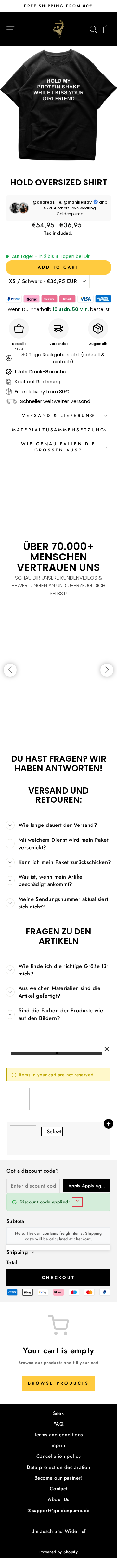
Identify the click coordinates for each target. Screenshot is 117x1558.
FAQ (58, 1424)
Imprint (58, 1445)
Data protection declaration (58, 1467)
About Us (58, 1499)
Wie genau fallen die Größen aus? (58, 447)
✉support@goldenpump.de (58, 1510)
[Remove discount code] (77, 1202)
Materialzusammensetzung (58, 430)
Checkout (58, 1277)
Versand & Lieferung (58, 415)
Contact (58, 1488)
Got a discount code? (32, 1171)
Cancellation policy (58, 1456)
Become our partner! (58, 1478)
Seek (58, 1413)
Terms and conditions (58, 1434)
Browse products (58, 1383)
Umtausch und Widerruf (58, 1531)
